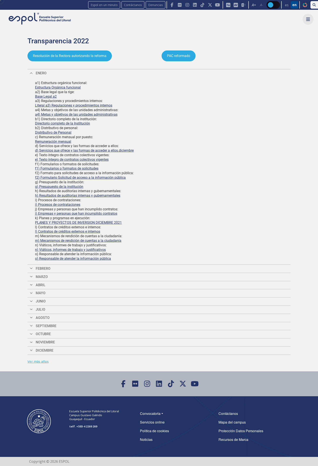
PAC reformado (178, 56)
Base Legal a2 (46, 96)
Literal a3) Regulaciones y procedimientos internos (73, 105)
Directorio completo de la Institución (62, 123)
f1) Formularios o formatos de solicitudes (66, 168)
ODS (304, 5)
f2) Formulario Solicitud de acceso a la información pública (80, 177)
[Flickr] (179, 5)
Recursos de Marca (233, 439)
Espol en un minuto (104, 5)
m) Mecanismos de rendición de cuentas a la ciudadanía (78, 241)
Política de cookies (154, 430)
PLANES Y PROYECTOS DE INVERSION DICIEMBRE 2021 (78, 223)
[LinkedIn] (195, 5)
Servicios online (152, 422)
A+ (254, 5)
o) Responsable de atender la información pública (73, 259)
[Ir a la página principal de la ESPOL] (40, 19)
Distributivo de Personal (53, 132)
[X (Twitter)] (210, 5)
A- (261, 5)
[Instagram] (187, 5)
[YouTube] (217, 5)
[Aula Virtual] (235, 5)
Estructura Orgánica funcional (58, 87)
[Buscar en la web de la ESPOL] (314, 4)
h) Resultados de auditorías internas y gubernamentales (77, 195)
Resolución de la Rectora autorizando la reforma (69, 56)
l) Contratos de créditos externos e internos (67, 231)
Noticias (146, 439)
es (287, 5)
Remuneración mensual (53, 142)
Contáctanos (133, 5)
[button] (308, 19)
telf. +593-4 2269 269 (83, 426)
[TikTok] (202, 5)
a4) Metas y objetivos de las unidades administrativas (76, 114)
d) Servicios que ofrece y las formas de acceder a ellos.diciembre (84, 150)
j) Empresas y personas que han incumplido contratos (76, 213)
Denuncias (155, 5)
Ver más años (38, 361)
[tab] (159, 73)
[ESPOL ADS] (228, 5)
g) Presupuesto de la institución (59, 187)
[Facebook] (172, 5)
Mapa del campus (232, 422)
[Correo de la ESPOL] (243, 5)
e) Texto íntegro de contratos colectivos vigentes (72, 159)
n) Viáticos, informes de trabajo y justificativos (70, 250)
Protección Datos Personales (240, 430)
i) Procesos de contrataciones (57, 205)
